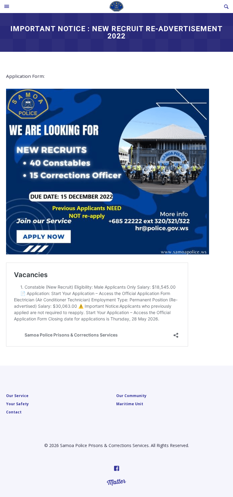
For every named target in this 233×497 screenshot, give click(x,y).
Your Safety (17, 403)
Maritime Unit (129, 403)
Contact (14, 411)
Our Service (17, 395)
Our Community (131, 395)
